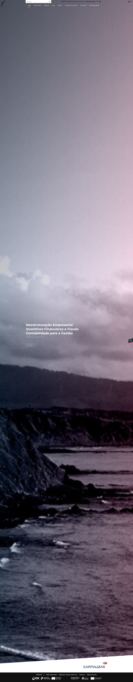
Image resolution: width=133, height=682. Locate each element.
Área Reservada (94, 5)
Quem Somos (37, 5)
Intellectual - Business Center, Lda (68, 674)
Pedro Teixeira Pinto (51, 674)
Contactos (83, 5)
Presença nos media (71, 5)
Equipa (60, 5)
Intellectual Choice (92, 674)
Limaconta (82, 674)
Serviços (46, 5)
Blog (53, 5)
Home (29, 5)
